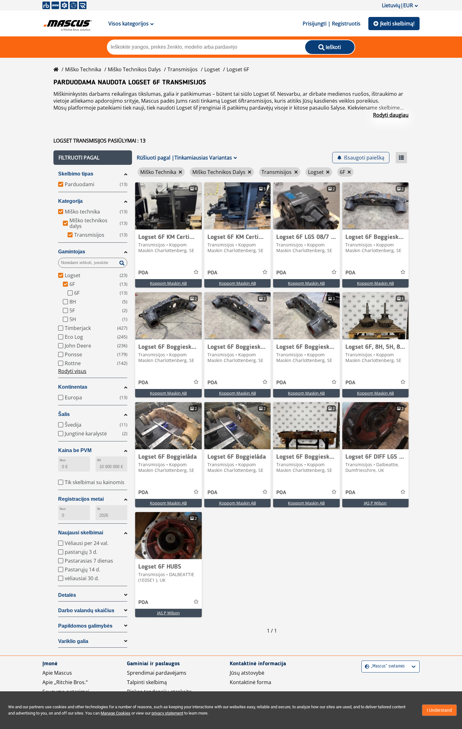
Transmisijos (183, 69)
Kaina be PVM (74, 450)
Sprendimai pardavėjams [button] (156, 672)
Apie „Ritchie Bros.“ (65, 682)
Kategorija (70, 201)
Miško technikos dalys (134, 69)
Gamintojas (71, 251)
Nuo (63, 460)
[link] (168, 206)
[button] (92, 157)
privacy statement (167, 713)
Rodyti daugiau (391, 114)
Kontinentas (72, 387)
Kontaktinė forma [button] (250, 682)
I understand (439, 710)
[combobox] (365, 666)
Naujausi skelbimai (80, 532)
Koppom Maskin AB (168, 283)
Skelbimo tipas (75, 173)
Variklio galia (73, 641)
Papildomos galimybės (85, 626)
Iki (98, 508)
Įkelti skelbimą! (397, 23)
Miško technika (83, 69)
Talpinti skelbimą (147, 682)
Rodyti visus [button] (72, 371)
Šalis (64, 414)
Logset (212, 69)
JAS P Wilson (375, 503)
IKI (99, 460)
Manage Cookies (115, 713)
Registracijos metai (81, 499)
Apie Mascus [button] (57, 672)
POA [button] (143, 273)
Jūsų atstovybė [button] (247, 672)
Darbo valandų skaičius (86, 610)
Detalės (67, 595)
